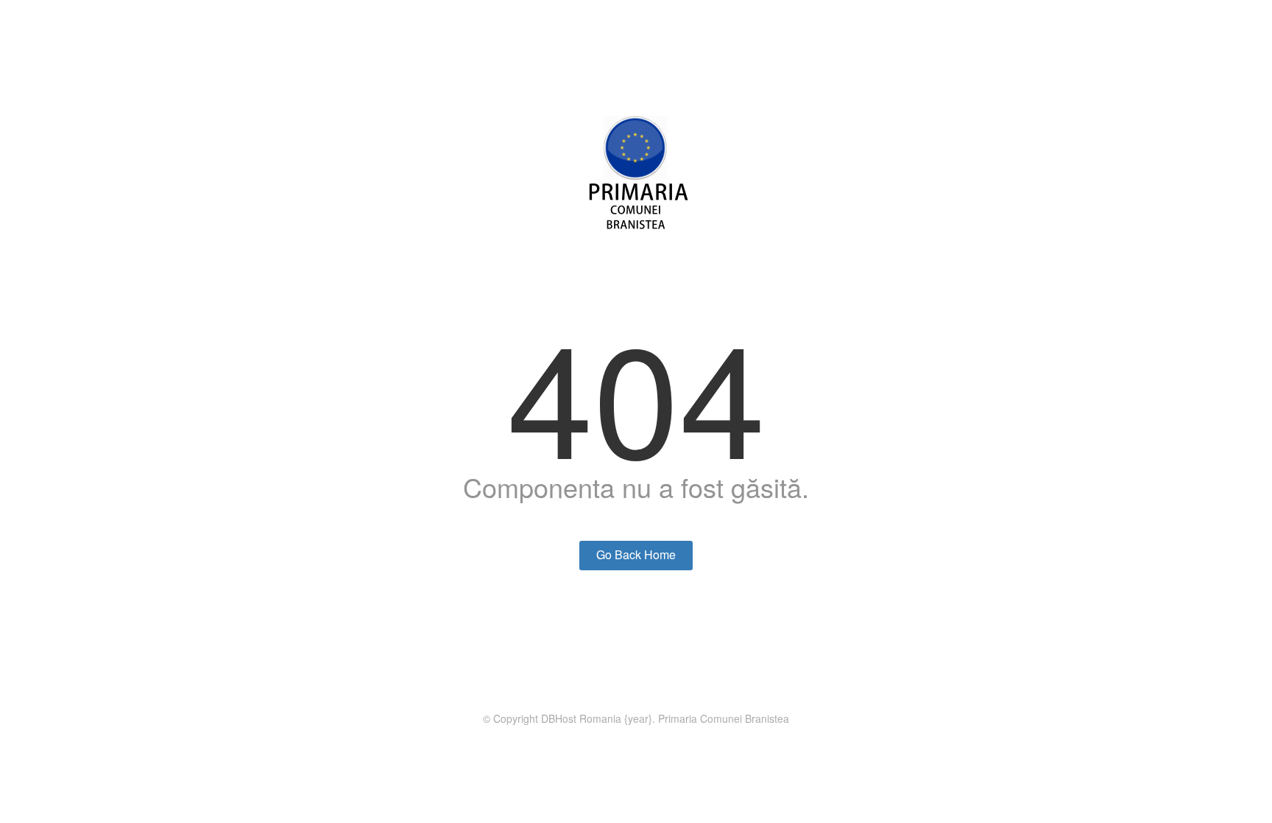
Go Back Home (636, 554)
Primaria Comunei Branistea (723, 718)
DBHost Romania (581, 718)
